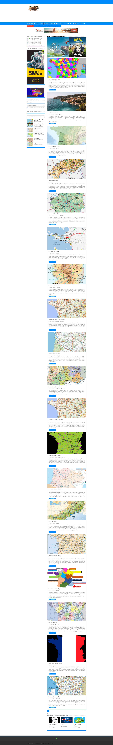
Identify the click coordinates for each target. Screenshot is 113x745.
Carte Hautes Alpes (53, 180)
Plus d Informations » (52, 89)
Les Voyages (52, 114)
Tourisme (77, 23)
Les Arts (82, 23)
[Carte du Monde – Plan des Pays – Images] (30, 125)
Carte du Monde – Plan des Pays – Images (39, 124)
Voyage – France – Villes (54, 455)
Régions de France (38, 143)
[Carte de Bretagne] (30, 135)
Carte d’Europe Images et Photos (39, 120)
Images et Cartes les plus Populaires (35, 116)
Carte (62, 724)
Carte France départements (54, 215)
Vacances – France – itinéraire (56, 419)
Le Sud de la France (53, 112)
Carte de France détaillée (55, 555)
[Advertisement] (63, 13)
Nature (72, 23)
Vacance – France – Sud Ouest (56, 489)
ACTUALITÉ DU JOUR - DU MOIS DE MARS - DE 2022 (47, 26)
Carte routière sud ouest (54, 353)
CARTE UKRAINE (40, 23)
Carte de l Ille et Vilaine (54, 213)
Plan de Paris (36, 138)
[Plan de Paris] (30, 140)
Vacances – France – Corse (55, 285)
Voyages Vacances (59, 490)
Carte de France (52, 253)
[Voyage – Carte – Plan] (33, 8)
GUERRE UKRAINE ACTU (49, 23)
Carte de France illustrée (77, 725)
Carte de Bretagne (38, 133)
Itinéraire (57, 321)
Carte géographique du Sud (55, 386)
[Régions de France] (30, 144)
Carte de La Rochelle (54, 251)
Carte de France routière (54, 696)
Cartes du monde (65, 23)
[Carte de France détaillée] (30, 130)
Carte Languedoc (53, 521)
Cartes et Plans (52, 148)
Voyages (58, 23)
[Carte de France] (35, 92)
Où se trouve (52, 80)
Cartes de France (53, 622)
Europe (51, 664)
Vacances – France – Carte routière (57, 319)
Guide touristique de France (55, 663)
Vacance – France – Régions (55, 588)
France (51, 287)
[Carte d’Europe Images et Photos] (30, 121)
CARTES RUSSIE (31, 23)
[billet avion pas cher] (36, 107)
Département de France (54, 79)
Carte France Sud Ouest (54, 146)
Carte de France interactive (52, 725)
